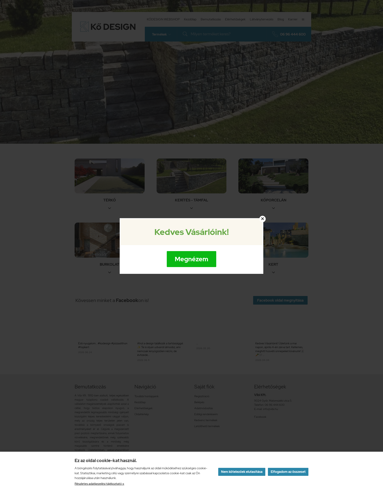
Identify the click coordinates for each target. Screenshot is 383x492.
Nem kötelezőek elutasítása (242, 472)
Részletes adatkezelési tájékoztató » (99, 484)
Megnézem (191, 259)
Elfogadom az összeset (288, 472)
